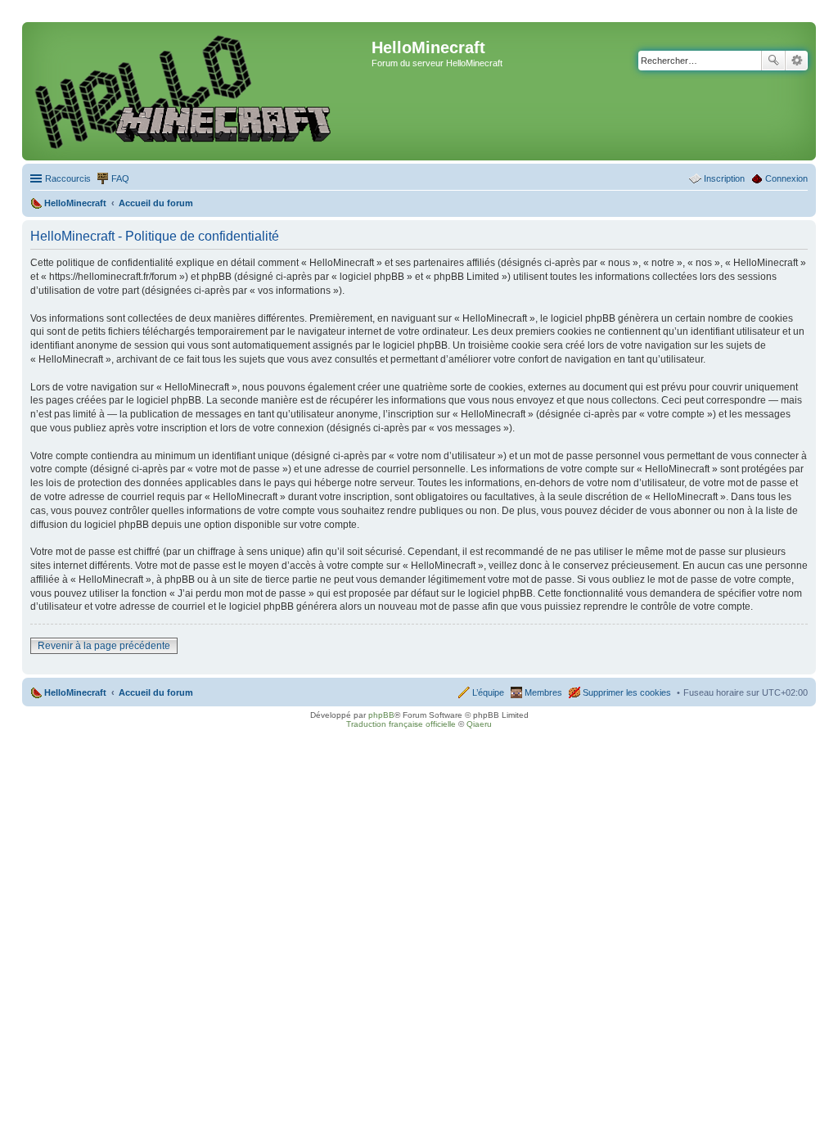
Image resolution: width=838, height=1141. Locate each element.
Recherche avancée (797, 60)
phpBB (381, 714)
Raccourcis (68, 178)
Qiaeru (479, 723)
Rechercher (773, 60)
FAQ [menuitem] (120, 178)
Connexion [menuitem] (786, 178)
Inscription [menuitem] (724, 178)
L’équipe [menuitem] (488, 692)
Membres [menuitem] (543, 692)
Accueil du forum (156, 692)
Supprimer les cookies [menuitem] (627, 692)
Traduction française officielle (401, 723)
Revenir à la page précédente (104, 646)
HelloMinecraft (75, 692)
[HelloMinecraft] (199, 91)
